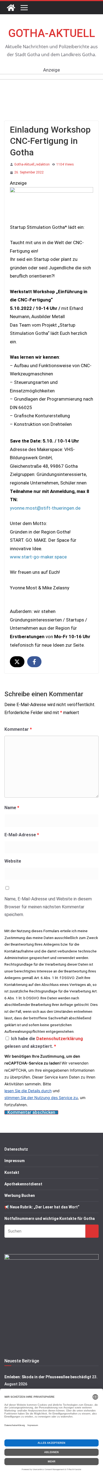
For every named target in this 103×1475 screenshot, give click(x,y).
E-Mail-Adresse (21, 834)
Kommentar (18, 729)
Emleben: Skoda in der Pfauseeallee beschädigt (47, 1377)
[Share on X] (17, 661)
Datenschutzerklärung (59, 1038)
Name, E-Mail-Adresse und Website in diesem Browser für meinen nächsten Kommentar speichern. (48, 906)
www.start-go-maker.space (38, 557)
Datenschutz (16, 1149)
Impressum (14, 1161)
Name (11, 807)
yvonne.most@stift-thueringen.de (45, 508)
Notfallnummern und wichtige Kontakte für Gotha (49, 1218)
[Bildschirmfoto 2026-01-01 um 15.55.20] (51, 191)
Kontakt (11, 1172)
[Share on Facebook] (34, 661)
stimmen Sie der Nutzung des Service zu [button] (41, 1097)
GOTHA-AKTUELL (51, 33)
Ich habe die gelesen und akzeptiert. (43, 1042)
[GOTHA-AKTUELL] (11, 7)
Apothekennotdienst (23, 1184)
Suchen (92, 1230)
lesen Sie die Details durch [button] (28, 1090)
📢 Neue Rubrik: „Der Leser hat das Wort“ (41, 1207)
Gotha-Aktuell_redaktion (32, 164)
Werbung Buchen (19, 1195)
